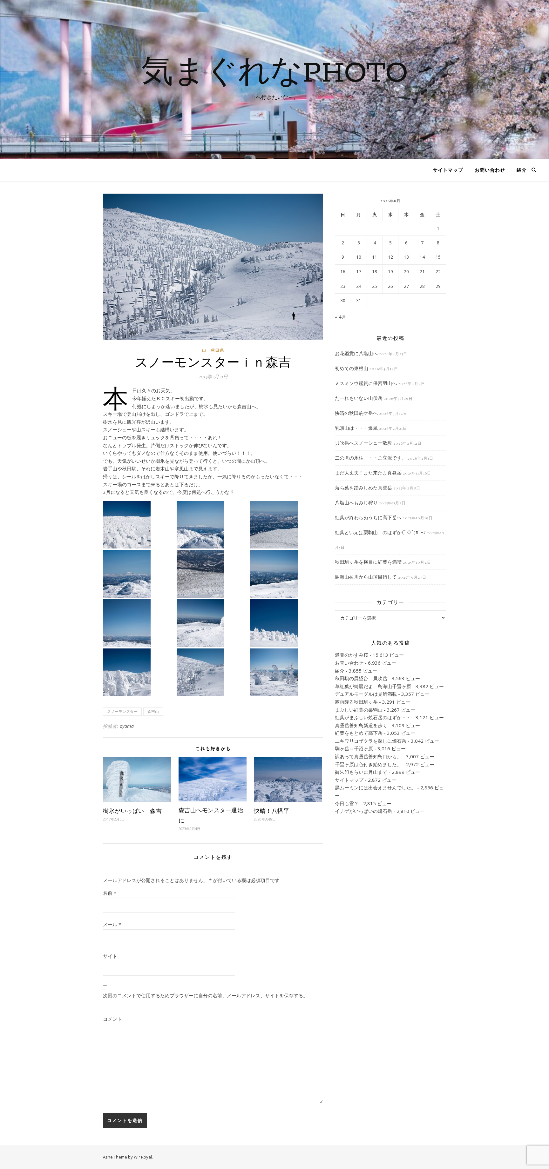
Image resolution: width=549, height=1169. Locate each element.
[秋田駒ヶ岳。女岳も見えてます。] (213, 524)
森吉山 (153, 711)
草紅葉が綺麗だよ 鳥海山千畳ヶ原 (373, 686)
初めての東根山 (351, 368)
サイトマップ (448, 170)
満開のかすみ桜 (351, 655)
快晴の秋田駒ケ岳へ (356, 413)
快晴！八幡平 (271, 810)
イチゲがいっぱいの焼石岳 (363, 811)
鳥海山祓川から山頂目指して (366, 577)
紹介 (522, 170)
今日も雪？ (347, 803)
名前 (109, 893)
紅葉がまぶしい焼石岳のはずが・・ (373, 717)
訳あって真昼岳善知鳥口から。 (368, 756)
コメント (112, 1019)
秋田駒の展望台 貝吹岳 (361, 678)
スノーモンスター (122, 711)
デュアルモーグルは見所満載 (366, 694)
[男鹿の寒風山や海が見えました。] (286, 574)
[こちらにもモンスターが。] (286, 623)
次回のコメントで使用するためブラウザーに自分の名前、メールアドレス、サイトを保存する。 (205, 995)
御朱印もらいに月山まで (361, 772)
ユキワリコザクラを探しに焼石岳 (370, 741)
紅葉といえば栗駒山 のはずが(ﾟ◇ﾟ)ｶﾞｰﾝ (380, 532)
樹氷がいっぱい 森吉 (132, 810)
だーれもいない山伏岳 (359, 398)
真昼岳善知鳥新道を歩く (361, 725)
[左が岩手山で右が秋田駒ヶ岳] (139, 623)
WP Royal (143, 1157)
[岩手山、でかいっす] (139, 574)
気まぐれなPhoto (274, 74)
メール (112, 924)
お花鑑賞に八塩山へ (356, 353)
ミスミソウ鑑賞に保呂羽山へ (366, 383)
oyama (127, 726)
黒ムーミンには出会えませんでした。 (375, 787)
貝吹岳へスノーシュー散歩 (363, 443)
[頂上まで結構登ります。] (213, 672)
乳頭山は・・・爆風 (356, 428)
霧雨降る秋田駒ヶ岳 (356, 702)
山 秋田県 (213, 350)
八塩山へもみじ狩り (356, 502)
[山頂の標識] (213, 623)
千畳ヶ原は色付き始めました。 (368, 764)
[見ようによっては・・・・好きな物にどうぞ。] (286, 672)
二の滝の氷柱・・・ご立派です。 (370, 458)
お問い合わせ (490, 170)
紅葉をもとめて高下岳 (359, 733)
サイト (110, 956)
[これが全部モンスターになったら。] (213, 574)
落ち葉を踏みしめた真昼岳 (363, 487)
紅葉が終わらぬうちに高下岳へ (368, 517)
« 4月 (340, 317)
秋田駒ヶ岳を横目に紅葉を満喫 (368, 562)
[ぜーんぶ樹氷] (286, 524)
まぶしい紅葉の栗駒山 (359, 710)
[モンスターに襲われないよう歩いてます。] (139, 524)
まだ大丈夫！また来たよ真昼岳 (368, 472)
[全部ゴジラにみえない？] (139, 672)
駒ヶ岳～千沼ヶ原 (354, 748)
